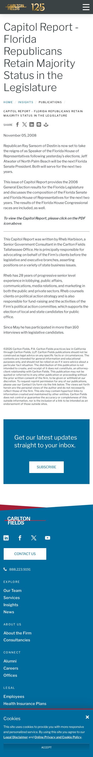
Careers (10, 668)
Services (11, 597)
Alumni (10, 661)
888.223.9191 (19, 569)
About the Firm (17, 633)
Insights (25, 102)
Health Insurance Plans (24, 703)
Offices (10, 675)
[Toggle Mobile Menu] (86, 7)
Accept (46, 747)
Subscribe (46, 467)
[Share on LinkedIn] (31, 125)
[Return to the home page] (25, 7)
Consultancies (16, 640)
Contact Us (25, 554)
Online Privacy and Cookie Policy (58, 737)
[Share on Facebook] (17, 125)
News (8, 612)
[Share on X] (24, 125)
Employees (13, 696)
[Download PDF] (46, 125)
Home (8, 102)
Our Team (12, 590)
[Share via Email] (39, 125)
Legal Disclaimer (15, 737)
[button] (87, 717)
